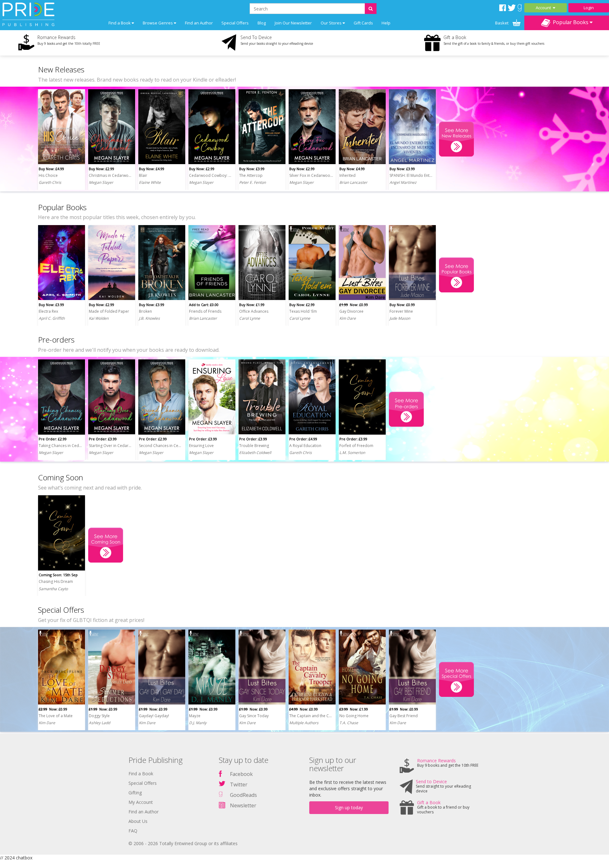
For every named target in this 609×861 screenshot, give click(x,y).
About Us (137, 821)
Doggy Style (99, 715)
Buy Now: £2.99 (101, 168)
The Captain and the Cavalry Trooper (311, 715)
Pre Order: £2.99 (53, 439)
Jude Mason (400, 318)
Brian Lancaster (353, 182)
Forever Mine (401, 311)
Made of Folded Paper (109, 311)
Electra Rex (48, 311)
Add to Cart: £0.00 (204, 304)
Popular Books (570, 22)
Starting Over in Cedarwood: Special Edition (111, 445)
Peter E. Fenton (252, 182)
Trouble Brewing (254, 445)
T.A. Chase (348, 722)
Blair (143, 175)
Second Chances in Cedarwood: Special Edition (161, 445)
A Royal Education (305, 445)
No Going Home (354, 715)
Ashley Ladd (99, 722)
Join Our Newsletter (293, 23)
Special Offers (235, 23)
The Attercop (251, 175)
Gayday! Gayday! (154, 715)
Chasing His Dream (56, 581)
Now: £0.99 (353, 304)
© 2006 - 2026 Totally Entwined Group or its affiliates (183, 843)
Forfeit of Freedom (356, 445)
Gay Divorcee (351, 311)
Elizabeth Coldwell (255, 452)
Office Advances (253, 311)
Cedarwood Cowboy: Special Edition (211, 175)
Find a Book (140, 774)
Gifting (135, 793)
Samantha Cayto (53, 588)
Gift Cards (363, 23)
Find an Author (199, 23)
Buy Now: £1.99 (252, 304)
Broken (145, 311)
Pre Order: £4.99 (303, 439)
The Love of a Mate (56, 715)
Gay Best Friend (404, 715)
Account (544, 7)
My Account (140, 802)
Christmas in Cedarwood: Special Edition (111, 175)
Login (589, 7)
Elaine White (150, 182)
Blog (262, 23)
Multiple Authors (303, 722)
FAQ (132, 831)
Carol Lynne (249, 318)
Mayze (194, 715)
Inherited (347, 175)
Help (386, 23)
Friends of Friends (205, 311)
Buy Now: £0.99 (402, 304)
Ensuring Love (201, 445)
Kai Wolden (98, 318)
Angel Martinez (403, 182)
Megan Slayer (101, 182)
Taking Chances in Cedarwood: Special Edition (60, 445)
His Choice (48, 175)
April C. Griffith (52, 318)
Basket (502, 23)
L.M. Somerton (352, 452)
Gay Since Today (254, 715)
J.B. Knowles (149, 318)
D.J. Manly (197, 722)
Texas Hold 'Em (303, 311)
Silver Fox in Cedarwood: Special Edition (311, 175)
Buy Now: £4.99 (51, 168)
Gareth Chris (50, 182)
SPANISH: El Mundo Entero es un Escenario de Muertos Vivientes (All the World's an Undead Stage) (411, 175)
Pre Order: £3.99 (103, 439)
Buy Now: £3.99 (252, 168)
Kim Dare (347, 318)
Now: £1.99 (353, 709)
